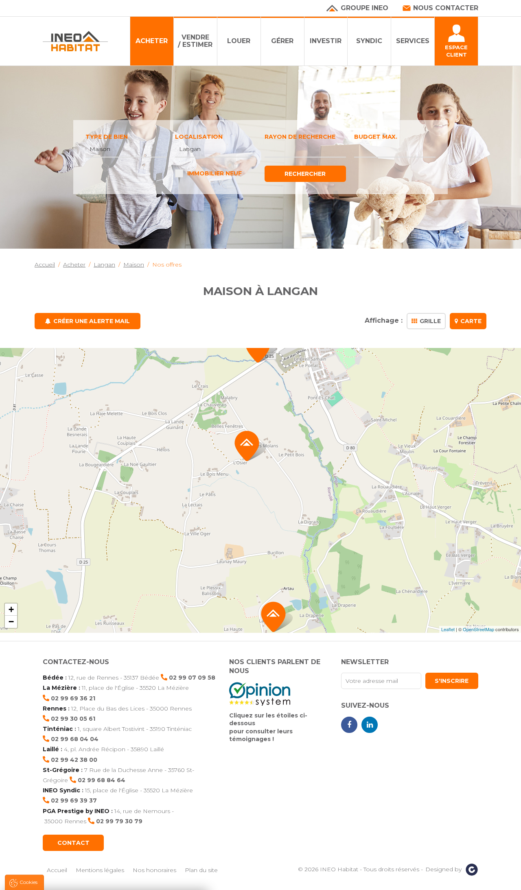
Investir (325, 41)
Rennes (54, 708)
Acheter (152, 41)
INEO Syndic (61, 790)
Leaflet (448, 629)
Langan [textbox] (190, 149)
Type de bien (106, 137)
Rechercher (305, 173)
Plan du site (201, 870)
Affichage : (384, 320)
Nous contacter (445, 8)
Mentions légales (100, 870)
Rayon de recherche (300, 137)
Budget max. (375, 137)
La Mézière (60, 687)
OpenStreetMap (478, 629)
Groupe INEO (364, 8)
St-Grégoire (61, 770)
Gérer (282, 41)
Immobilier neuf (214, 173)
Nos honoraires (154, 870)
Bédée (53, 677)
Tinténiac (58, 729)
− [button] (11, 622)
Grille (430, 321)
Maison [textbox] (100, 149)
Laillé (51, 749)
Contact (73, 842)
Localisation (199, 137)
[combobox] (126, 149)
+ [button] (11, 609)
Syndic (369, 41)
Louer (238, 41)
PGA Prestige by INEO (76, 811)
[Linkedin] (369, 725)
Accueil (57, 870)
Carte (471, 321)
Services (412, 41)
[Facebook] (349, 725)
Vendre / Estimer (195, 40)
